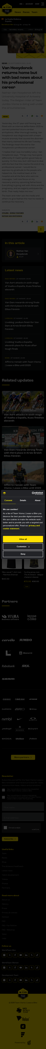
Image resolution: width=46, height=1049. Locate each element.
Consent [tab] (8, 500)
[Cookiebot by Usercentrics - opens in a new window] (32, 493)
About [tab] (38, 500)
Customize (21, 546)
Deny (23, 554)
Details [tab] (23, 500)
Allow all (23, 539)
